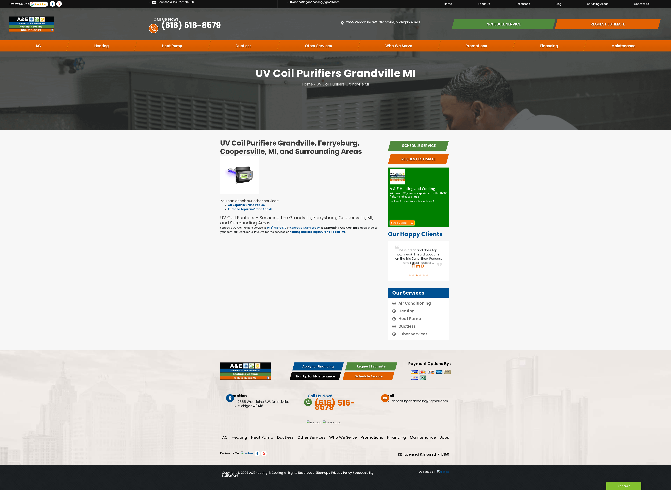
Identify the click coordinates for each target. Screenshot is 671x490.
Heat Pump (172, 45)
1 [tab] (410, 275)
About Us (484, 4)
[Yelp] (59, 4)
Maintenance (623, 45)
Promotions (476, 45)
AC (38, 45)
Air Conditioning (414, 303)
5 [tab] (423, 275)
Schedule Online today (305, 227)
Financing (549, 45)
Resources (523, 4)
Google (39, 4)
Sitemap (321, 473)
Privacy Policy (341, 473)
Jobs (444, 437)
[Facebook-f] (52, 4)
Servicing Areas (597, 4)
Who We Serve (398, 45)
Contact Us (642, 4)
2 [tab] (413, 275)
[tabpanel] (418, 256)
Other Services (318, 45)
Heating (101, 45)
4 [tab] (420, 275)
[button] (402, 222)
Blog (558, 4)
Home (448, 4)
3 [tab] (417, 275)
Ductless (243, 45)
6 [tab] (427, 275)
